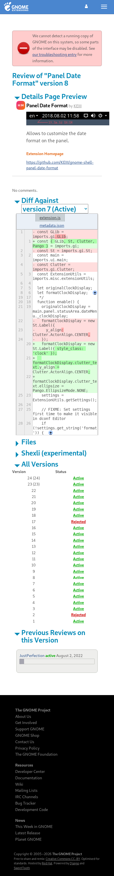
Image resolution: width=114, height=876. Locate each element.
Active (78, 478)
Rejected (78, 521)
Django (74, 863)
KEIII (78, 105)
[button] (86, 5)
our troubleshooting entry (54, 54)
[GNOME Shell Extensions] (16, 7)
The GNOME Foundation (36, 754)
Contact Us (24, 742)
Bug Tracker (25, 803)
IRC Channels (26, 797)
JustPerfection (32, 655)
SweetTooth (22, 868)
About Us (23, 716)
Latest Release (27, 833)
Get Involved (26, 722)
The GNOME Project (32, 710)
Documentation (28, 778)
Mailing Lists (26, 790)
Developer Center (30, 771)
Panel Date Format (47, 105)
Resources (24, 765)
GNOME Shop (27, 735)
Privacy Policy (27, 748)
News (20, 820)
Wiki (19, 784)
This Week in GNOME (34, 826)
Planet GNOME (28, 839)
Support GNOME (29, 729)
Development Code (31, 809)
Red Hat (47, 863)
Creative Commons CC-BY (63, 858)
